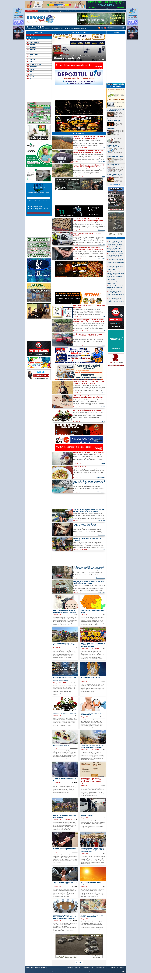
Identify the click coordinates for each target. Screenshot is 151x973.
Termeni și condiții (114, 967)
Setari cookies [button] (70, 967)
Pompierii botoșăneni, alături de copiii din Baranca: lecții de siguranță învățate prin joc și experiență (64, 815)
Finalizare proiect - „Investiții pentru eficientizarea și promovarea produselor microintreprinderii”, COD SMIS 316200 (64, 916)
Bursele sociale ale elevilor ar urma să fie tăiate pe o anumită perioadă (92, 915)
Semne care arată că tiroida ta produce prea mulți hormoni (91, 713)
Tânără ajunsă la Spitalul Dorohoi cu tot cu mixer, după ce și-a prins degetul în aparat (115, 268)
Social (32, 74)
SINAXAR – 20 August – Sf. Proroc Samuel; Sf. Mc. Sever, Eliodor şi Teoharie (92, 678)
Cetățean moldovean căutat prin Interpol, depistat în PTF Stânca (92, 814)
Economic (33, 47)
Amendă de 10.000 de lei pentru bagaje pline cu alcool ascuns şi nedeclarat (88, 582)
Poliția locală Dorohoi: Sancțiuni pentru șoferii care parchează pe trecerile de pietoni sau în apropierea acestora (115, 262)
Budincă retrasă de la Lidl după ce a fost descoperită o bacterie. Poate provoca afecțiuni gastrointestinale (64, 679)
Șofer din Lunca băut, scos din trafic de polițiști (87, 234)
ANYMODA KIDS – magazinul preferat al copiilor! (108, 11)
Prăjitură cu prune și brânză (61, 745)
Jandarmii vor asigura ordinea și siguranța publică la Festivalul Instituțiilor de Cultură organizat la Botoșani (92, 850)
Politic (32, 69)
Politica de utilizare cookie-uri (102, 967)
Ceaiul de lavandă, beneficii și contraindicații (89, 452)
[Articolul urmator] (103, 47)
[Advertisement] (39, 91)
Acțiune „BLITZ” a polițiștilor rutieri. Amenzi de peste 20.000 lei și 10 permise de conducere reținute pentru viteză (88, 510)
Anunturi (32, 35)
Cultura (32, 76)
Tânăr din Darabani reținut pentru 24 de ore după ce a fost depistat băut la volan (65, 883)
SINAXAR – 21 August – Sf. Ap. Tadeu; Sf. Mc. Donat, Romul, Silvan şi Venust (88, 382)
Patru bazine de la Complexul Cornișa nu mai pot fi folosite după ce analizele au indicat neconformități (89, 482)
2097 (80, 962)
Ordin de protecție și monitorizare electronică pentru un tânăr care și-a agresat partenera (86, 525)
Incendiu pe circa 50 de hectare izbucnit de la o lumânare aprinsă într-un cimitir (89, 137)
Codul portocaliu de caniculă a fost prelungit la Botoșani (89, 306)
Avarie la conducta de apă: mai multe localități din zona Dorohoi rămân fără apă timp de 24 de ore (114, 243)
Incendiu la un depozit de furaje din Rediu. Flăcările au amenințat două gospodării (92, 746)
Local (31, 57)
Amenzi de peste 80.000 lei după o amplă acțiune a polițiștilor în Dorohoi (64, 849)
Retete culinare (34, 54)
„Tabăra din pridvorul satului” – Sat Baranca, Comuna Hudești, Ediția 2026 (64, 644)
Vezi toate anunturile (115, 184)
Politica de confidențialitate (88, 967)
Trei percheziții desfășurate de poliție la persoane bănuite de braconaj (64, 779)
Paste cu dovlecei (79, 467)
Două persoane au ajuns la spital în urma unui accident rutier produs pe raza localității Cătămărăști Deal (87, 335)
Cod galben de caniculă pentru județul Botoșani (91, 883)
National (32, 44)
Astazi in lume (34, 40)
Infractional (33, 62)
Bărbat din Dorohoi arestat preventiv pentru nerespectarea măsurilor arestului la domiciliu (88, 248)
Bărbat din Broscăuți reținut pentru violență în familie (115, 282)
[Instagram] (105, 28)
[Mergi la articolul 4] (103, 59)
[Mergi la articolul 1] (99, 59)
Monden (32, 59)
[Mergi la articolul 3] (102, 59)
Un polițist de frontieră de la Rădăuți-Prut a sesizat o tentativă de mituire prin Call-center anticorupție (88, 151)
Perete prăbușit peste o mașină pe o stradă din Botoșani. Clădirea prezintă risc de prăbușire (88, 166)
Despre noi (77, 967)
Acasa (32, 37)
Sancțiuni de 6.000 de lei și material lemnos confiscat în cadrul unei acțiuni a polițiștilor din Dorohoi (88, 220)
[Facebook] (102, 28)
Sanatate (33, 49)
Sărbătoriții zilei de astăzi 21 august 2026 (87, 410)
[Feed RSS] (99, 28)
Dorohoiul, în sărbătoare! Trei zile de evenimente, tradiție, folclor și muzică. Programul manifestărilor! (115, 255)
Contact (32, 79)
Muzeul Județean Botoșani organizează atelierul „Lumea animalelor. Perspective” (64, 611)
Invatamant (33, 52)
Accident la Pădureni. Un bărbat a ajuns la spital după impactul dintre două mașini (115, 287)
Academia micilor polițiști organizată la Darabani (87, 539)
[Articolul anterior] (54, 47)
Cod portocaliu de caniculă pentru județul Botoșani (92, 611)
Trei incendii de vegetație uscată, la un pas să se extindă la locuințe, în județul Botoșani (89, 320)
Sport (32, 71)
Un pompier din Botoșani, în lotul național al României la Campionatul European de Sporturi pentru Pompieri (93, 645)
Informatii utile (34, 42)
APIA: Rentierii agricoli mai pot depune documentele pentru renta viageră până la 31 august (88, 396)
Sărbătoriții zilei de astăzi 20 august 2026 (64, 713)
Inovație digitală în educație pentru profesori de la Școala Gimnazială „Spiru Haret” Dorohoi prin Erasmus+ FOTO (115, 301)
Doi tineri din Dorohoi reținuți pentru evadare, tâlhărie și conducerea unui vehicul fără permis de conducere (115, 294)
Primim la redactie (35, 64)
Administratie (34, 66)
